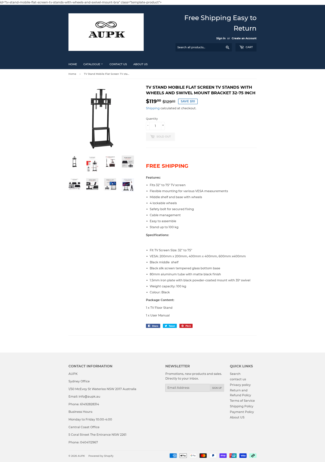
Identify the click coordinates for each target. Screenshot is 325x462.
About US (140, 64)
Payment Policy (242, 412)
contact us (238, 379)
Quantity (152, 118)
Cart (249, 47)
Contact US (118, 64)
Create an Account (244, 38)
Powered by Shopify (100, 455)
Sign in (221, 38)
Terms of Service (242, 400)
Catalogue (92, 64)
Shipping (153, 108)
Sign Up (217, 388)
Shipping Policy (241, 406)
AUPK (81, 455)
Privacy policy (240, 385)
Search (235, 374)
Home (72, 64)
